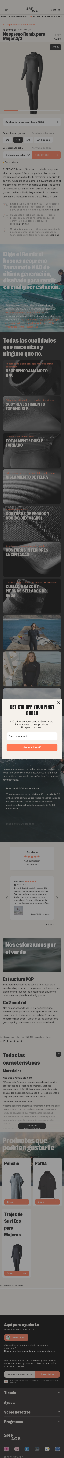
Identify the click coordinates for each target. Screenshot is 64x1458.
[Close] (58, 702)
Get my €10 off (32, 747)
